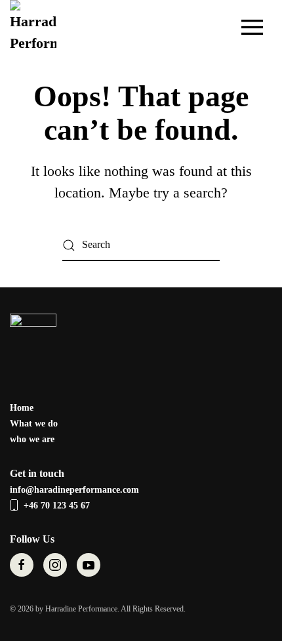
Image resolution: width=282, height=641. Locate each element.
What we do (34, 423)
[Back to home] (35, 27)
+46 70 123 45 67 (57, 505)
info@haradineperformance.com (74, 490)
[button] (252, 27)
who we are (32, 439)
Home (21, 408)
